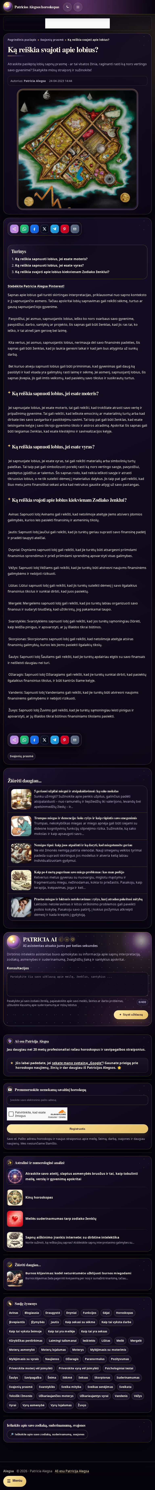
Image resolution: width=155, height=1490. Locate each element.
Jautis (55, 1322)
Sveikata (125, 1387)
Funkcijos (89, 1313)
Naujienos (52, 1359)
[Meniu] (77, 7)
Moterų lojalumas (53, 1350)
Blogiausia (32, 1313)
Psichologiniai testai (119, 1368)
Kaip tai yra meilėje (61, 1331)
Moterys (78, 1350)
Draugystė (52, 1313)
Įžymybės (37, 1322)
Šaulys (13, 1377)
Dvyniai (71, 1313)
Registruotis (77, 1128)
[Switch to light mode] (67, 7)
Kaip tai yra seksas (94, 1331)
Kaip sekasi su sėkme (80, 1322)
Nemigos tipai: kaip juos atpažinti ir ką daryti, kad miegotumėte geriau (83, 844)
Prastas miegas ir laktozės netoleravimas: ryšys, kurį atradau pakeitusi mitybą (88, 899)
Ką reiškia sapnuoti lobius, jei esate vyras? (49, 265)
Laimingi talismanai (62, 1340)
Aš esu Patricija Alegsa (32, 1041)
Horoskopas (124, 1313)
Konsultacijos (18, 968)
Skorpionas (102, 1377)
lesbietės (89, 1340)
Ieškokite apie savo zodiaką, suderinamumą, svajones (47, 1434)
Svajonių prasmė (52, 40)
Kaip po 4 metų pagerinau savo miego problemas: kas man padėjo (79, 871)
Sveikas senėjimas (100, 1387)
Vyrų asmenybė (33, 1405)
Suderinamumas (128, 1377)
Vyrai (12, 1405)
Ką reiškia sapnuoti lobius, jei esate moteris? (51, 259)
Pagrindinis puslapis (22, 40)
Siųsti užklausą (131, 1014)
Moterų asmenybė (22, 1350)
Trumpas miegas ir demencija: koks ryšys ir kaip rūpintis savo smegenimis (85, 817)
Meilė (120, 1340)
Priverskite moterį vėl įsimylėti (30, 1368)
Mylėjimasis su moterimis (108, 1350)
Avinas (13, 1313)
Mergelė (136, 1340)
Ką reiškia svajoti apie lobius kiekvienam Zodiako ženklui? (62, 272)
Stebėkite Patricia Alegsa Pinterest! (36, 286)
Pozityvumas (120, 1359)
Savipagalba (32, 1377)
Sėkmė (67, 1377)
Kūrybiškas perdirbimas (25, 1340)
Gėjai (106, 1313)
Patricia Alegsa (35, 81)
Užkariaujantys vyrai (94, 1396)
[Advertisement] (77, 23)
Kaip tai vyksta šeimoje (25, 1331)
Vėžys (138, 1396)
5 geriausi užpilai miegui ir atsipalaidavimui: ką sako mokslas (76, 791)
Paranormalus (95, 1359)
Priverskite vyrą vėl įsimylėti (78, 1368)
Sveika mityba (71, 1387)
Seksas (83, 1377)
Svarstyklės (47, 1387)
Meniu (14, 1481)
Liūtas (106, 1340)
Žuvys (82, 1405)
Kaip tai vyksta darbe (116, 1322)
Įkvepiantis (17, 1322)
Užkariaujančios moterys (56, 1396)
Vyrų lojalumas (61, 1405)
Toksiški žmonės (20, 1396)
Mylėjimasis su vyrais (24, 1359)
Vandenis (121, 1396)
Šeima (52, 1377)
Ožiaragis (72, 1359)
